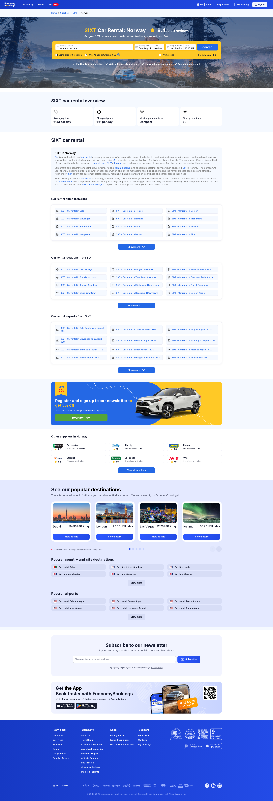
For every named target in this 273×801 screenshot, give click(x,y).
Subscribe (191, 659)
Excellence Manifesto (92, 744)
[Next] (219, 549)
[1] (130, 549)
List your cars (60, 753)
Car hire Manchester (69, 574)
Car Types (58, 740)
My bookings (144, 744)
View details (71, 536)
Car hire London (183, 567)
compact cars (98, 163)
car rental (86, 157)
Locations (58, 735)
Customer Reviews (90, 767)
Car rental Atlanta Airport (187, 608)
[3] (136, 549)
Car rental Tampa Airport (187, 601)
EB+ (52, 4)
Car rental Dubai (67, 567)
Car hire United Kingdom (129, 567)
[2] (133, 549)
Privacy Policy (157, 667)
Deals (41, 4)
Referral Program (89, 753)
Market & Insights (90, 772)
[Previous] (213, 549)
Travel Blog (28, 4)
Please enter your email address (92, 659)
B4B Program (87, 762)
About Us (85, 735)
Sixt (57, 157)
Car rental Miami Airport (71, 608)
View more (136, 582)
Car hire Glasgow (184, 574)
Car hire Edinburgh (126, 574)
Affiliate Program (89, 758)
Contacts (142, 740)
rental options (122, 167)
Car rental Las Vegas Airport (131, 608)
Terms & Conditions (120, 740)
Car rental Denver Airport (130, 601)
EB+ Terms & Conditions (122, 744)
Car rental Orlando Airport (72, 601)
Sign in (261, 4)
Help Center (223, 4)
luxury (117, 163)
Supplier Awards (61, 758)
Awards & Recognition (92, 749)
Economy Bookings (92, 184)
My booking (243, 4)
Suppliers (57, 744)
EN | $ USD (206, 4)
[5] (143, 549)
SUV (109, 163)
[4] (140, 549)
